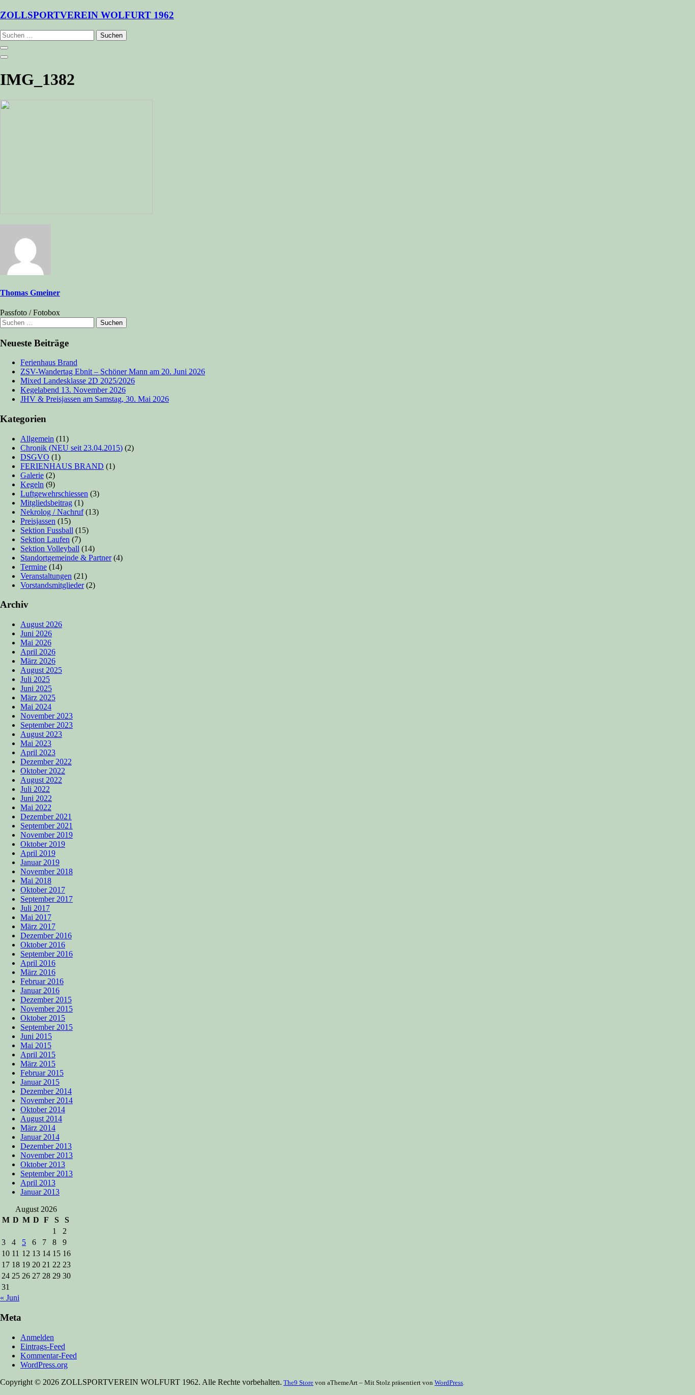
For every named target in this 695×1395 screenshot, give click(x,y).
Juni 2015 (36, 1036)
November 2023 (46, 715)
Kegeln (32, 484)
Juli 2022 (35, 789)
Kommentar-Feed (48, 1355)
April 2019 (37, 853)
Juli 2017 (35, 908)
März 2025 (37, 697)
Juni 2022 (36, 798)
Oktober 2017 (42, 889)
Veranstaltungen (46, 576)
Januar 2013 (40, 1192)
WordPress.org (44, 1364)
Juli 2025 (35, 679)
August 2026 (41, 624)
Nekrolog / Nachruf (51, 512)
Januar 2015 (40, 1082)
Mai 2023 (35, 743)
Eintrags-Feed (42, 1346)
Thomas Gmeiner (30, 292)
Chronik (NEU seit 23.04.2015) (71, 447)
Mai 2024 (35, 706)
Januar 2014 (40, 1137)
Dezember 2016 (46, 935)
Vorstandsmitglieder (52, 585)
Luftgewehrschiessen (54, 493)
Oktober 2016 (42, 944)
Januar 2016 (40, 990)
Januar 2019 (40, 862)
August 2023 (41, 734)
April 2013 (37, 1182)
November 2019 (46, 834)
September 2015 (46, 1027)
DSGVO (34, 457)
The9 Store (298, 1382)
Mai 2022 (35, 807)
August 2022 (41, 780)
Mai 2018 (35, 880)
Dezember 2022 (46, 761)
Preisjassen (37, 521)
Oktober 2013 (42, 1164)
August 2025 (41, 670)
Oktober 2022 (42, 770)
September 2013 (46, 1173)
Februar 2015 (42, 1072)
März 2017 (37, 926)
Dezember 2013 (46, 1146)
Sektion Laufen (45, 539)
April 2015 (37, 1054)
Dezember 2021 (46, 816)
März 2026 (37, 661)
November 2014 (46, 1100)
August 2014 (41, 1118)
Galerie (32, 475)
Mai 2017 (35, 917)
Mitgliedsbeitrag (46, 502)
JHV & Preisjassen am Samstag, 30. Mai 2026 (94, 399)
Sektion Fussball (46, 530)
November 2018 (46, 871)
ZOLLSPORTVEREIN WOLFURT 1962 (87, 15)
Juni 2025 (36, 688)
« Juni (9, 1297)
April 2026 (37, 651)
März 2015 (37, 1063)
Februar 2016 (42, 981)
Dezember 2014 (46, 1091)
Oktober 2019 (42, 844)
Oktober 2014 (42, 1109)
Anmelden (37, 1337)
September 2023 (46, 725)
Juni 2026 (36, 633)
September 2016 (46, 953)
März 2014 (37, 1127)
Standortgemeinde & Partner (65, 557)
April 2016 (37, 963)
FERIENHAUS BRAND (62, 466)
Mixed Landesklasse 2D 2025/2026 (77, 380)
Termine (33, 566)
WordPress (449, 1382)
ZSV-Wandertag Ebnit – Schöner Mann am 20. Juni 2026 (112, 371)
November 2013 (46, 1155)
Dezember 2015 (46, 999)
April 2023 (37, 752)
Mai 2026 (35, 642)
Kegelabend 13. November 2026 (73, 389)
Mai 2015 (35, 1045)
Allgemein (37, 438)
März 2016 (37, 972)
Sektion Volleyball (49, 548)
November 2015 (46, 1008)
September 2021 (46, 825)
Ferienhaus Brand (48, 362)
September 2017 (46, 899)
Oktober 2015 (42, 1018)
